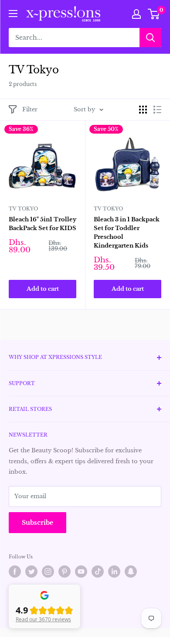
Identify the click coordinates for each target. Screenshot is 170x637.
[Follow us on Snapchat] (131, 571)
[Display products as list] (157, 110)
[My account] (136, 14)
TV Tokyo (23, 209)
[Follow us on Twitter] (31, 571)
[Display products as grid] (143, 110)
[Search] (150, 37)
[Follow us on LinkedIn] (114, 571)
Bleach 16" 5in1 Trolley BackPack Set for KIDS (42, 224)
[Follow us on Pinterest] (64, 571)
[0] (154, 14)
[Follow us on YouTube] (81, 571)
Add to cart (43, 289)
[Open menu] (13, 13)
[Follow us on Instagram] (48, 571)
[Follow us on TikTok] (98, 571)
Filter (29, 109)
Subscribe (37, 523)
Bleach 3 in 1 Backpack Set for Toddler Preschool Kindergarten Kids (127, 232)
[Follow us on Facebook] (15, 571)
